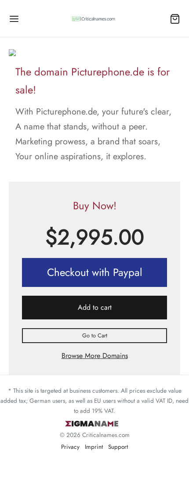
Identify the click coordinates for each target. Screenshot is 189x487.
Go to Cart (94, 335)
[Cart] (175, 19)
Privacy (70, 446)
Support (118, 446)
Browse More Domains (95, 356)
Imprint (94, 446)
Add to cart (95, 307)
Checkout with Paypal (94, 272)
